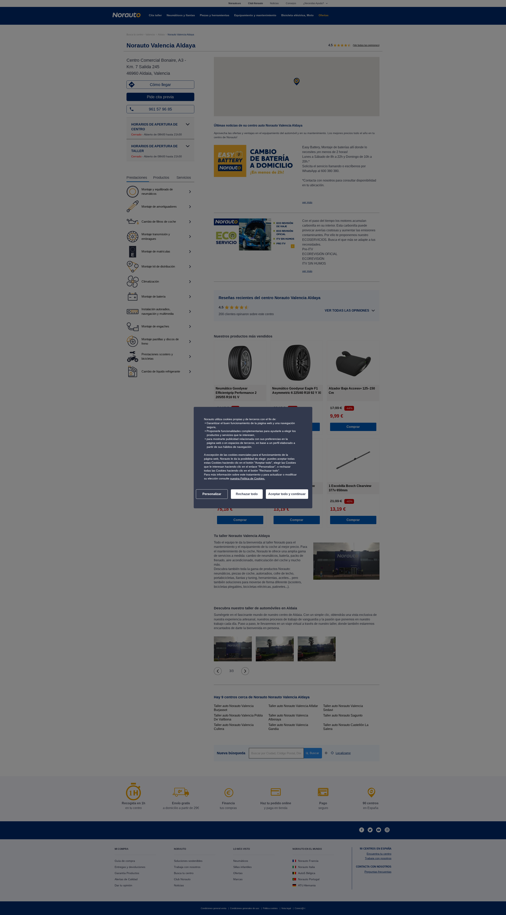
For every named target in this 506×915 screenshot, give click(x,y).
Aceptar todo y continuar (287, 494)
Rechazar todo (247, 494)
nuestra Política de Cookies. (247, 478)
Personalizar (211, 494)
